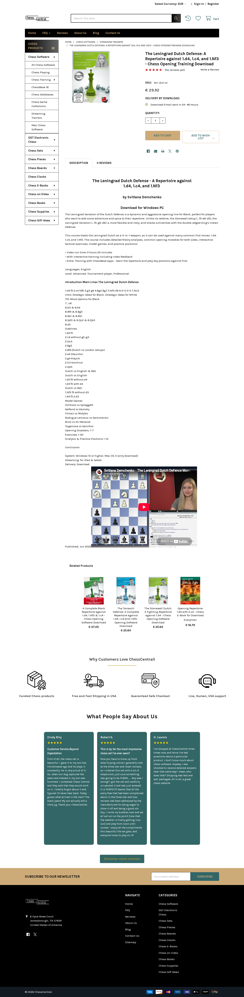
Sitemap (130, 942)
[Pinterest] (177, 151)
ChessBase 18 (40, 87)
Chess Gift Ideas (39, 220)
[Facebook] (148, 151)
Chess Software (38, 57)
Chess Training (41, 79)
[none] (91, 77)
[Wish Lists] (199, 18)
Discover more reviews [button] (122, 859)
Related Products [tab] (81, 565)
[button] (200, 137)
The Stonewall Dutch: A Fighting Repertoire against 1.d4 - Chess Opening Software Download (158, 615)
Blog (96, 33)
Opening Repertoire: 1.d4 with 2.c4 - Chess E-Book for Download (190, 612)
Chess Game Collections (39, 104)
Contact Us (112, 33)
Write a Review (210, 69)
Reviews (62, 33)
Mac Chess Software (38, 127)
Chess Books (36, 203)
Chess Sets (35, 150)
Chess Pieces (37, 159)
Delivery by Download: (162, 98)
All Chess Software (43, 64)
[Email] (156, 151)
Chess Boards (37, 168)
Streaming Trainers (38, 115)
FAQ (45, 33)
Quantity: (152, 113)
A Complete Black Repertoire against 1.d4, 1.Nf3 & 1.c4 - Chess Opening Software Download (93, 615)
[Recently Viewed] (189, 18)
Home (32, 33)
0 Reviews (104, 163)
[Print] (163, 151)
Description (78, 163)
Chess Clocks (37, 176)
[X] (170, 151)
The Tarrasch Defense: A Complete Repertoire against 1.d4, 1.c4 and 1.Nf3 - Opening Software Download (126, 617)
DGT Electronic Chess (38, 140)
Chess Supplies (38, 211)
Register (213, 3)
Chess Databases (42, 94)
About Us (80, 33)
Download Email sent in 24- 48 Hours (174, 104)
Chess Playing (41, 72)
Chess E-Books (38, 185)
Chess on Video (38, 194)
